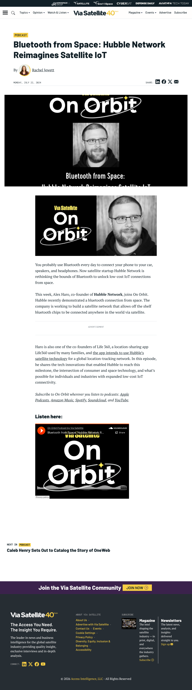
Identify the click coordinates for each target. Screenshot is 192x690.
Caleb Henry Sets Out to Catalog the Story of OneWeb (58, 550)
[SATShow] (81, 3)
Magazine (134, 12)
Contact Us (82, 628)
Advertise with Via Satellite (92, 624)
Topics (24, 12)
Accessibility (83, 650)
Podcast (21, 35)
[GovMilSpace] (103, 3)
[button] (5, 13)
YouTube (121, 400)
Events (150, 12)
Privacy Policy (84, 637)
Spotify (80, 400)
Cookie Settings (85, 633)
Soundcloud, (97, 400)
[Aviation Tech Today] (174, 3)
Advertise (165, 12)
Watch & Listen (57, 12)
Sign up (165, 644)
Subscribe (180, 12)
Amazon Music (62, 400)
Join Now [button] (135, 587)
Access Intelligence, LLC (87, 679)
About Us (81, 620)
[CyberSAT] (124, 3)
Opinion (38, 12)
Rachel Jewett (43, 70)
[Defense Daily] (145, 3)
